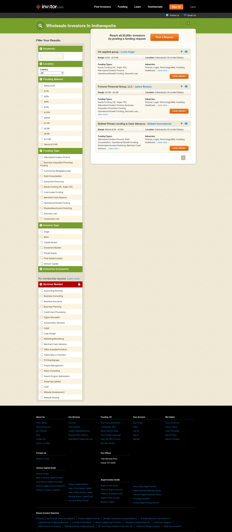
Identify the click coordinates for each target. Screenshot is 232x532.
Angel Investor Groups (110, 497)
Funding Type (51, 150)
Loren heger (128, 51)
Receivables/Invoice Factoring (57, 208)
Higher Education (51, 317)
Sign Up (176, 6)
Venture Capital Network (78, 484)
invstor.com (49, 6)
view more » (163, 70)
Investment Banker (52, 247)
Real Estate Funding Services (80, 439)
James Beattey (143, 86)
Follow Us (174, 15)
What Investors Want (109, 430)
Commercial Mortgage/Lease (57, 170)
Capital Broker (50, 242)
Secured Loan (50, 213)
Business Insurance (52, 301)
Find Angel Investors (141, 498)
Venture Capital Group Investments (50, 485)
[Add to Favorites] (181, 51)
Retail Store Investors (173, 526)
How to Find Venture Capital (79, 488)
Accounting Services (53, 290)
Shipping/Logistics (52, 381)
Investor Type (51, 225)
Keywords (49, 48)
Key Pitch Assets (108, 443)
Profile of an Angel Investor (112, 493)
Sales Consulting (51, 370)
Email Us (192, 15)
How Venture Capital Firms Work (49, 481)
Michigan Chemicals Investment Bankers (120, 518)
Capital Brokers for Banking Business (53, 522)
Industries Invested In (56, 268)
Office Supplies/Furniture (55, 349)
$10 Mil (47, 139)
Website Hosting (51, 397)
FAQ (38, 434)
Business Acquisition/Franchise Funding (56, 164)
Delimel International (159, 123)
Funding (123, 6)
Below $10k (49, 85)
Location (48, 63)
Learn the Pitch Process (111, 439)
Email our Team (42, 458)
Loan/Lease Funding (53, 192)
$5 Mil (47, 133)
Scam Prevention (172, 430)
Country (44, 69)
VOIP (46, 386)
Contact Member (186, 52)
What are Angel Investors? (112, 489)
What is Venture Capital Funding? (49, 477)
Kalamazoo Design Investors (148, 526)
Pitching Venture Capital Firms (80, 496)
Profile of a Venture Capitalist (48, 489)
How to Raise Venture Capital (80, 492)
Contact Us (41, 439)
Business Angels (107, 501)
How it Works (41, 422)
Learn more (73, 278)
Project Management (53, 365)
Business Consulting (53, 295)
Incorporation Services (54, 322)
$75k (46, 106)
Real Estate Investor (53, 258)
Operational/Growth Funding (56, 202)
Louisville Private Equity (82, 522)
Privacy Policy (171, 426)
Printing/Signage (51, 360)
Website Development (53, 392)
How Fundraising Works (111, 422)
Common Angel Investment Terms (147, 494)
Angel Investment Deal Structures (147, 490)
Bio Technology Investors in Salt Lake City (115, 526)
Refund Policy (171, 434)
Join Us (136, 430)
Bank (46, 236)
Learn (137, 6)
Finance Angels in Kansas (89, 518)
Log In (193, 6)
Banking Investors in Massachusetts (80, 526)
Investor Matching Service (79, 430)
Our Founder (41, 430)
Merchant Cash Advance (55, 197)
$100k (47, 112)
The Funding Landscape (111, 434)
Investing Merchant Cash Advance (154, 518)
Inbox (135, 426)
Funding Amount (53, 79)
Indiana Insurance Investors (49, 526)
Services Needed (53, 284)
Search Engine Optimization (56, 376)
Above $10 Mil (50, 144)
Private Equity (50, 253)
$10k (46, 90)
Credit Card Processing (54, 312)
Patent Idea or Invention (54, 354)
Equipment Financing (53, 181)
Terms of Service (172, 422)
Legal (46, 327)
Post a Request (164, 37)
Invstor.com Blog (43, 443)
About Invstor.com (43, 426)
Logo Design (49, 333)
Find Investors (102, 6)
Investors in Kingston (162, 522)
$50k (46, 101)
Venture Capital (50, 263)
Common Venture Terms (78, 500)
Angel (46, 231)
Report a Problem (172, 439)
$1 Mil (47, 122)
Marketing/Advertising (53, 338)
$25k (46, 96)
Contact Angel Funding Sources (146, 502)
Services (72, 422)
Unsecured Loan (51, 218)
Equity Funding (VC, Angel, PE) (58, 186)
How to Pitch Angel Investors (145, 486)
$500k (47, 117)
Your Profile (137, 422)
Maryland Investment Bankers (138, 522)
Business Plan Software (78, 434)
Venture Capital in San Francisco (108, 522)
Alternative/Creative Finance (56, 157)
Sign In (136, 434)
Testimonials (155, 6)
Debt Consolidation (52, 176)
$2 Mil (47, 128)
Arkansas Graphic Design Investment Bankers (55, 518)
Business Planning (52, 306)
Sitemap (136, 439)
